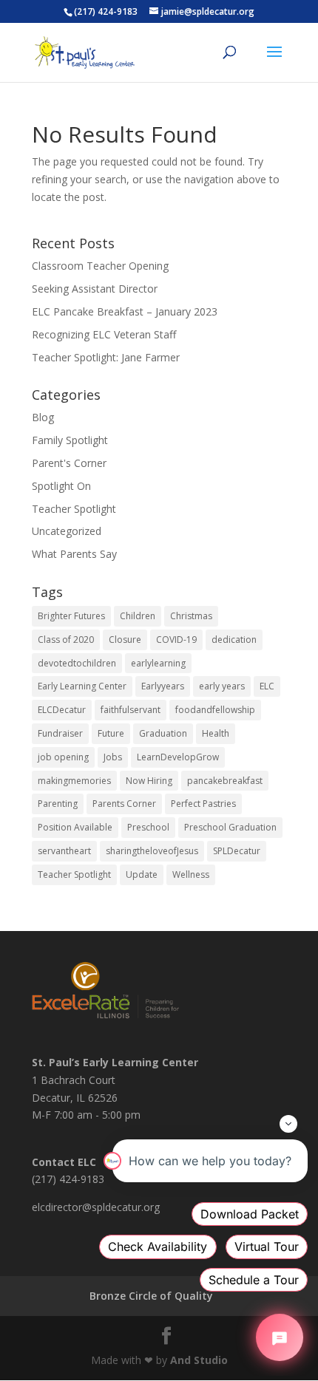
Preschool (148, 827)
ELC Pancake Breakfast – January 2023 (124, 311)
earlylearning (158, 663)
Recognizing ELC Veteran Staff (104, 334)
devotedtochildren (77, 663)
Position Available (75, 827)
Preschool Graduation (230, 827)
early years (222, 686)
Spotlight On (61, 486)
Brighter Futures (71, 616)
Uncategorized (66, 531)
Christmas (191, 616)
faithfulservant (130, 709)
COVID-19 (176, 639)
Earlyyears (162, 686)
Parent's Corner (69, 463)
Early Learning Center (82, 686)
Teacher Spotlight (74, 509)
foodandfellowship (215, 709)
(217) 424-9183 (106, 11)
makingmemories (74, 780)
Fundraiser (60, 733)
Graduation (163, 733)
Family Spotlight (70, 440)
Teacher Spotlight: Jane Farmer (106, 357)
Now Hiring (149, 780)
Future (111, 733)
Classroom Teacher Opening (100, 266)
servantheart (64, 851)
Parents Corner (124, 803)
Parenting (58, 803)
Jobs (113, 757)
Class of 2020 (66, 639)
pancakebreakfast (225, 780)
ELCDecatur (62, 709)
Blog (43, 417)
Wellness (190, 874)
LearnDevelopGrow (178, 757)
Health (215, 733)
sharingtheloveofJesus (152, 851)
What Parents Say (74, 554)
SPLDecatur (236, 851)
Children (137, 616)
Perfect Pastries (203, 803)
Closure (125, 639)
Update (142, 874)
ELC (267, 686)
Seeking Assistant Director (95, 289)
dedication (234, 639)
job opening (63, 757)
